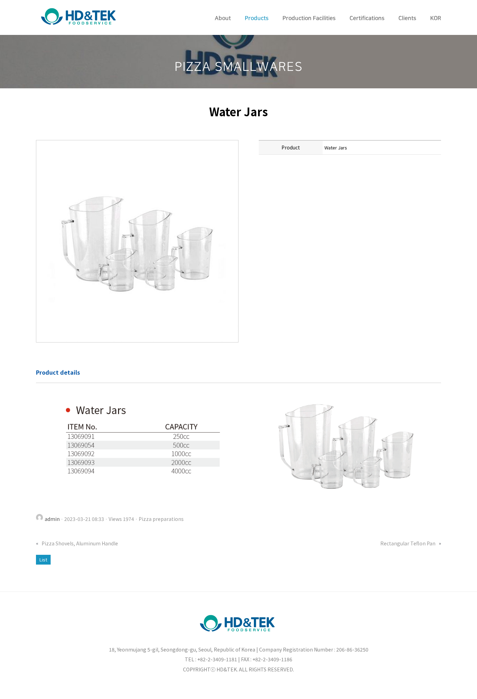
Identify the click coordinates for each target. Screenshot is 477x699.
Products (257, 18)
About (223, 18)
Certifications (367, 18)
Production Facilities (309, 18)
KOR (435, 18)
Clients (407, 18)
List (43, 559)
